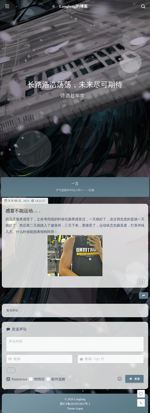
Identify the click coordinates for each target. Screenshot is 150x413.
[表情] (119, 379)
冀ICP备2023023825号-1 (75, 403)
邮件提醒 (58, 379)
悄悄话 (39, 379)
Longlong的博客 (73, 6)
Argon (79, 408)
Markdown (19, 379)
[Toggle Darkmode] (141, 403)
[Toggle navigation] (143, 6)
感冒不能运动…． (23, 210)
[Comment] (141, 393)
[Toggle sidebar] (7, 6)
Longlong (79, 399)
